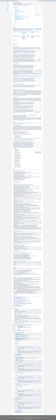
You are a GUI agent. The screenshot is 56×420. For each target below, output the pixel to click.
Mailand (35, 75)
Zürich (32, 75)
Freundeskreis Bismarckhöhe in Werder (18, 320)
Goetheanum (32, 115)
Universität (35, 28)
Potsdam (24, 142)
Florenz (41, 75)
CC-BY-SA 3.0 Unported (31, 416)
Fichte (29, 81)
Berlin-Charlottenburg (30, 337)
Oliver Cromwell (26, 57)
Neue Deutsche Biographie (24, 281)
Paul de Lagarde (30, 65)
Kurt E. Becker (16, 313)
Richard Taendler (21, 100)
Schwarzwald (31, 93)
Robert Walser (18, 78)
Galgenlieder (15, 80)
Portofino (39, 75)
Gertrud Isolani (15, 189)
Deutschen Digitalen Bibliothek (26, 300)
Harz (20, 67)
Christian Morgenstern (20, 36)
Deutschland (33, 337)
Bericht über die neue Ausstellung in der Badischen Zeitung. (20, 314)
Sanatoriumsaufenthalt (15, 79)
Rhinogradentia (32, 138)
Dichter (22, 4)
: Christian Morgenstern (17, 297)
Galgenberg (17, 142)
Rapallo (37, 75)
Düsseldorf (19, 91)
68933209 (31, 324)
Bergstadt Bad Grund (16, 67)
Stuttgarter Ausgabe (18, 312)
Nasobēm (15, 138)
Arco (19, 115)
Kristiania (23, 91)
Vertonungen (15, 305)
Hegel (31, 81)
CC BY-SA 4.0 (22, 334)
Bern (17, 98)
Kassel (24, 91)
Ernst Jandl (27, 146)
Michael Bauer (17, 109)
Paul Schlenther (37, 248)
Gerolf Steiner (22, 138)
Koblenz (21, 91)
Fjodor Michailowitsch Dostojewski (22, 80)
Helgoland (23, 70)
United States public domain (30, 349)
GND (17, 324)
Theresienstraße (22, 28)
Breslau (31, 50)
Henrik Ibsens (20, 73)
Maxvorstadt (30, 28)
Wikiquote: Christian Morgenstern (17, 298)
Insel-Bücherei (36, 198)
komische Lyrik (17, 5)
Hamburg (17, 48)
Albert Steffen (15, 291)
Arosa (34, 75)
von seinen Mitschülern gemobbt (27, 49)
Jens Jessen (33, 212)
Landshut (14, 49)
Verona (20, 99)
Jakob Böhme (25, 81)
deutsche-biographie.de (18, 282)
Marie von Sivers (14, 111)
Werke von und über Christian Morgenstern (18, 300)
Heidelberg (18, 76)
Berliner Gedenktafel (37, 70)
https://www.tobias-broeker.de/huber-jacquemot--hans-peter (20, 322)
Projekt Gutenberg (26, 301)
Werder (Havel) (20, 142)
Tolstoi (16, 82)
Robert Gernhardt (23, 146)
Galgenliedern (35, 128)
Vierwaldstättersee (30, 75)
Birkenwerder (19, 79)
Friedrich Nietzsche (26, 65)
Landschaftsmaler (33, 29)
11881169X (19, 324)
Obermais (14, 81)
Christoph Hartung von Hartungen (36, 118)
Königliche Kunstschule (27, 50)
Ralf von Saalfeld (15, 272)
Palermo (27, 99)
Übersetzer (27, 4)
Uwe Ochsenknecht (31, 262)
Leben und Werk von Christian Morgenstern (18, 303)
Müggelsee (16, 70)
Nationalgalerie (17, 65)
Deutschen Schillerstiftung (21, 105)
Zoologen (19, 138)
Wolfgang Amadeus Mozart (30, 30)
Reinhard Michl (30, 223)
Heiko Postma (15, 289)
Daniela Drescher (27, 227)
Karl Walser (26, 175)
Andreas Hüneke (15, 284)
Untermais (16, 117)
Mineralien (30, 51)
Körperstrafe (18, 49)
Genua (24, 99)
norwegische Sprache (28, 73)
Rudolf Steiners (23, 90)
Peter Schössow (21, 217)
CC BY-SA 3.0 (24, 336)
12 (27, 147)
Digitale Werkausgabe (16, 182)
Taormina (33, 99)
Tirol (13, 4)
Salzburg (27, 70)
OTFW (19, 336)
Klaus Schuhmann (21, 211)
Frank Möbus (26, 219)
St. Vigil (16, 81)
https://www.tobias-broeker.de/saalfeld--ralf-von (19, 323)
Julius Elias (18, 247)
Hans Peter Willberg (22, 210)
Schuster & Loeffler (25, 100)
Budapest (16, 93)
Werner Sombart (31, 56)
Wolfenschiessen (14, 76)
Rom (26, 76)
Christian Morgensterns (17, 361)
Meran (21, 117)
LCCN (22, 324)
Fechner (28, 81)
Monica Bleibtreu (27, 262)
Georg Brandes (32, 248)
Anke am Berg (21, 225)
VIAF (29, 324)
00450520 (28, 324)
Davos (33, 60)
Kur (18, 75)
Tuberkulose (31, 47)
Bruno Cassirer (26, 186)
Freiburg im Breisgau (18, 86)
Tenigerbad (18, 81)
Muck (19, 334)
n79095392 (24, 324)
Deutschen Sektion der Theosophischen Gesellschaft (18, 92)
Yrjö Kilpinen (15, 271)
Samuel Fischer (28, 100)
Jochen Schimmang (16, 290)
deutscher (20, 4)
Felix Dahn (28, 56)
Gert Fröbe (19, 261)
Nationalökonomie (20, 56)
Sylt (24, 70)
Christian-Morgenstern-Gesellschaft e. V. (17, 306)
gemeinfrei (21, 365)
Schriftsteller (24, 4)
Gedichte (14, 68)
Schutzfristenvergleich (32, 381)
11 (33, 142)
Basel (22, 98)
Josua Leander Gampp (27, 191)
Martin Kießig (38, 222)
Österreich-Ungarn (16, 4)
